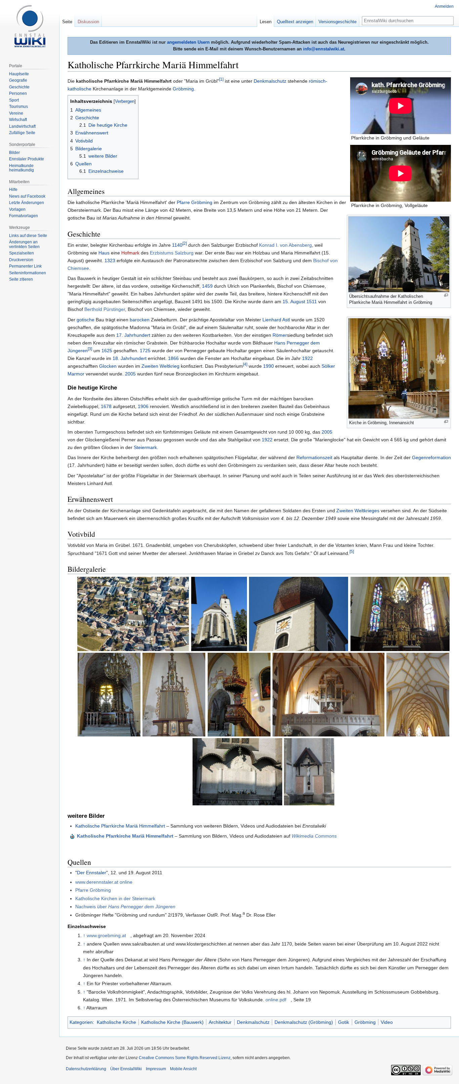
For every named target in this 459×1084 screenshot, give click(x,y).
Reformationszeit (314, 457)
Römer (280, 335)
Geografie (18, 80)
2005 (130, 373)
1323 (110, 260)
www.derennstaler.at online (103, 882)
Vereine (16, 113)
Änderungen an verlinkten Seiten (24, 244)
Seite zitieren (21, 279)
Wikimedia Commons (314, 836)
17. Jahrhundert (133, 335)
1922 (307, 358)
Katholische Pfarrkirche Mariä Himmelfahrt (120, 826)
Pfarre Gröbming (194, 202)
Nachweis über (125, 906)
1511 (311, 301)
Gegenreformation (431, 457)
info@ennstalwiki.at (323, 48)
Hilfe (13, 189)
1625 (106, 350)
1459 (207, 286)
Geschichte (19, 87)
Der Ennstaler (91, 872)
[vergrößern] (446, 295)
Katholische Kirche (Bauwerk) (172, 1022)
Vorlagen (17, 209)
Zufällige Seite (22, 132)
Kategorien (81, 1022)
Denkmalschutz (270, 81)
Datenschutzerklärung (86, 1069)
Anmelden (444, 6)
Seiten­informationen (27, 273)
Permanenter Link (25, 266)
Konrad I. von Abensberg (285, 245)
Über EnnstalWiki (126, 1069)
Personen (18, 93)
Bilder (14, 152)
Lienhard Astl (276, 319)
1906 (143, 406)
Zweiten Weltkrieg (160, 366)
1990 (268, 366)
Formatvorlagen (23, 215)
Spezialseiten (21, 253)
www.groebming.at (106, 935)
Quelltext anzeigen (295, 21)
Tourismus (18, 106)
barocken (140, 319)
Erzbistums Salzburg (172, 252)
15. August (294, 301)
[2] (184, 243)
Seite (67, 21)
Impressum (156, 1069)
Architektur (220, 1022)
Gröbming (183, 88)
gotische (85, 319)
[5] (351, 551)
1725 (145, 350)
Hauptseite (19, 74)
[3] (90, 349)
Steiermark (145, 447)
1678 (106, 406)
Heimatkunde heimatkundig (21, 168)
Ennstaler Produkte (26, 159)
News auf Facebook (27, 196)
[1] (221, 79)
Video (387, 1022)
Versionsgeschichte (338, 21)
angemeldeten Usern (188, 42)
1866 (173, 358)
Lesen (266, 21)
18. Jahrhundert (130, 358)
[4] (245, 364)
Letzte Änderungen (26, 202)
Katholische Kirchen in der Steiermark (115, 898)
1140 (177, 245)
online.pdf (275, 999)
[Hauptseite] (29, 27)
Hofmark (130, 252)
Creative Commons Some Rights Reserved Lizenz (185, 1057)
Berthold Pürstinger (104, 309)
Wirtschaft (18, 119)
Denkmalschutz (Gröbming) (304, 1022)
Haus (104, 252)
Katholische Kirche (116, 1022)
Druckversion (21, 259)
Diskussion (88, 21)
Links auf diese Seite (28, 235)
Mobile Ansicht (183, 1069)
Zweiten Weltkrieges (357, 510)
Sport (14, 100)
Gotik (343, 1022)
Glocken (108, 366)
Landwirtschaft (22, 126)
